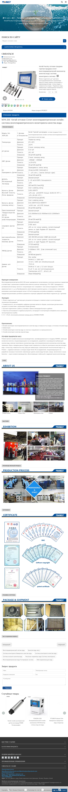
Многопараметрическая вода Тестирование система (18, 659)
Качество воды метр (34, 650)
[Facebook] (3, 757)
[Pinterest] (18, 757)
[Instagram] (15, 757)
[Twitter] (9, 757)
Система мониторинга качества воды (46, 653)
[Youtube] (12, 757)
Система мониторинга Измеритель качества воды (17, 653)
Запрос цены (48, 99)
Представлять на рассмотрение (8, 688)
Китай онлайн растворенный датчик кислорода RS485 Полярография (15, 723)
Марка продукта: (36, 110)
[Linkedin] (6, 757)
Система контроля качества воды (12, 656)
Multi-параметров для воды (45, 659)
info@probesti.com (7, 58)
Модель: (5, 110)
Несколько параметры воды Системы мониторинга (40, 656)
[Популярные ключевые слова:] (64, 40)
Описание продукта (11, 115)
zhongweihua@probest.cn (9, 60)
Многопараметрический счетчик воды (14, 650)
